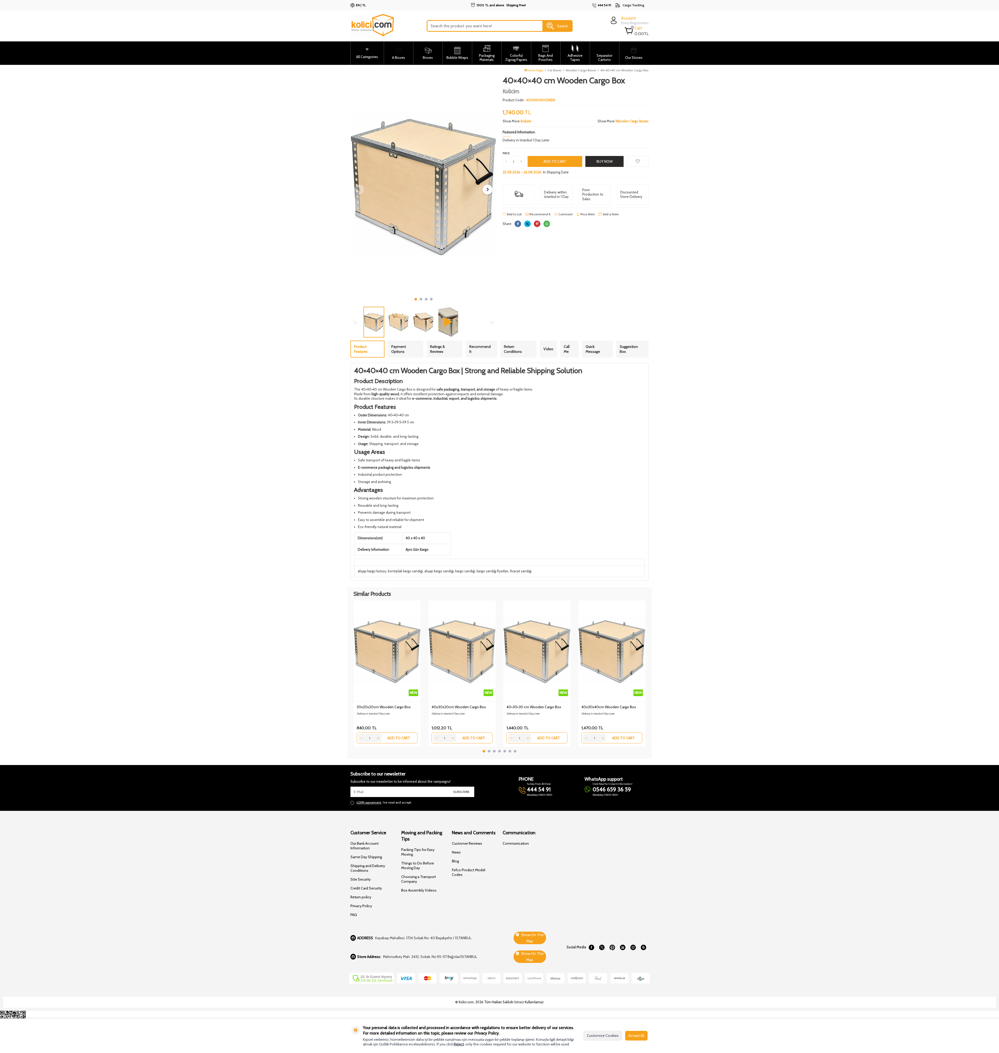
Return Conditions (513, 349)
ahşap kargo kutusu (372, 571)
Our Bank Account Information (364, 845)
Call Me (566, 349)
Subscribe (461, 792)
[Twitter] (602, 947)
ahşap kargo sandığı (439, 571)
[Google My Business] (643, 947)
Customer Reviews (467, 843)
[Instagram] (633, 947)
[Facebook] (591, 947)
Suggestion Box (629, 349)
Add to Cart (554, 161)
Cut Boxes (554, 70)
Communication (516, 843)
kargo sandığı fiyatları (492, 571)
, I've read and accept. (384, 802)
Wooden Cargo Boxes (581, 70)
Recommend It (539, 214)
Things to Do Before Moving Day (417, 865)
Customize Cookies (603, 1035)
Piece (506, 153)
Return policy (360, 897)
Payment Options (398, 349)
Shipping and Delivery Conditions (367, 868)
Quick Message (593, 349)
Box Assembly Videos (419, 890)
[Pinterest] (612, 947)
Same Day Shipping (366, 857)
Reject (459, 1044)
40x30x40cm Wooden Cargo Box (608, 707)
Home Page (535, 70)
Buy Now (605, 161)
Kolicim (511, 91)
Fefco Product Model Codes (468, 872)
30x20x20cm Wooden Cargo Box (384, 707)
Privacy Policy (361, 906)
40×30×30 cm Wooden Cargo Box (534, 707)
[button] (415, 299)
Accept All (636, 1035)
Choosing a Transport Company (418, 879)
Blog (455, 861)
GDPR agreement (368, 802)
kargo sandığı (465, 571)
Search (562, 25)
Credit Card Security (366, 888)
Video (548, 349)
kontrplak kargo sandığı (405, 571)
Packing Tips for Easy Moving (417, 852)
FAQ (353, 914)
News (456, 852)
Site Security (360, 879)
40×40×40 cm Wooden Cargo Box (624, 70)
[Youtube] (622, 947)
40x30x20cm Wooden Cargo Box (459, 707)
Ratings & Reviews (437, 349)
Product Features (361, 349)
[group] (423, 185)
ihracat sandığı (520, 571)
